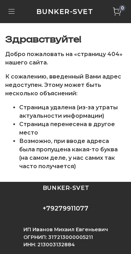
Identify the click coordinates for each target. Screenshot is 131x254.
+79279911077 (65, 208)
